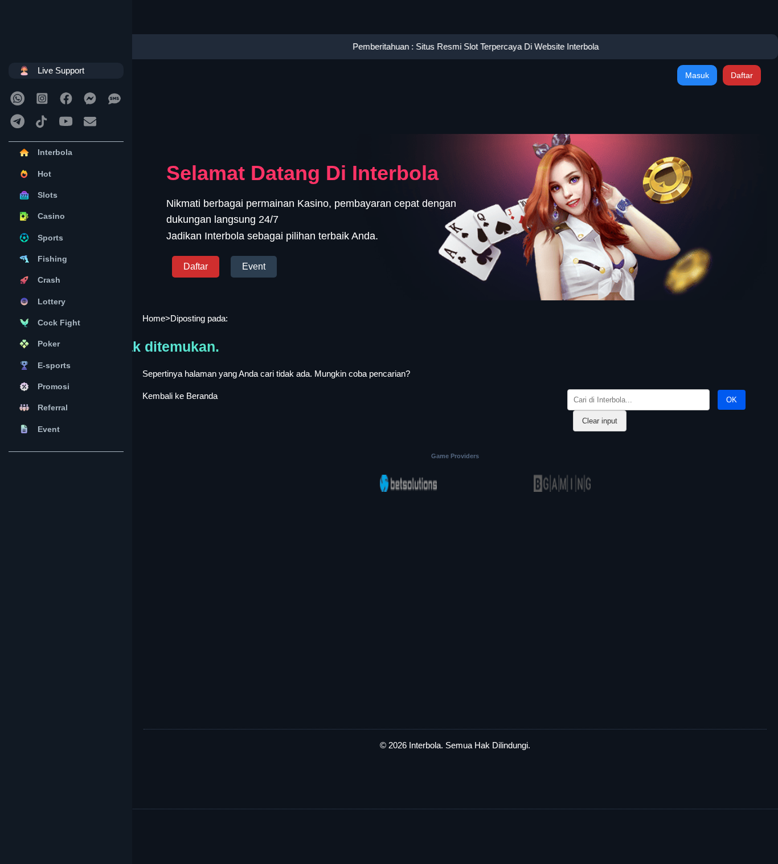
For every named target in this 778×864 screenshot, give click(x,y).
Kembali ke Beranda (180, 396)
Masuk (697, 75)
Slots (48, 194)
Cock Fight (59, 322)
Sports (50, 237)
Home (153, 318)
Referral (53, 407)
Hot (44, 173)
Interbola (55, 152)
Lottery (51, 301)
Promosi (53, 386)
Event (49, 429)
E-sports (54, 365)
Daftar (742, 75)
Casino (51, 216)
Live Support (61, 70)
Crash (49, 279)
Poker (49, 343)
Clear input (599, 421)
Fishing (52, 258)
